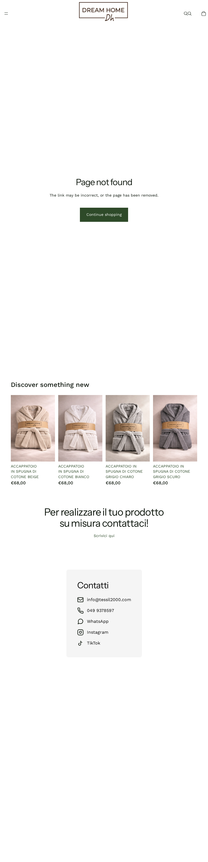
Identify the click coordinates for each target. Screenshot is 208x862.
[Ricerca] (186, 14)
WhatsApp (98, 621)
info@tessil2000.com (109, 599)
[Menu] (6, 13)
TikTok (93, 643)
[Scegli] (46, 453)
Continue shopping (104, 214)
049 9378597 (100, 610)
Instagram (97, 632)
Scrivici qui (104, 535)
